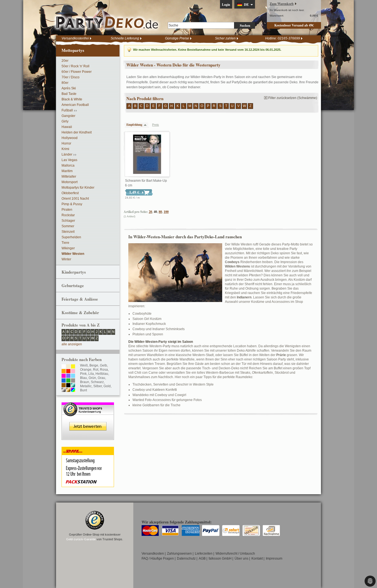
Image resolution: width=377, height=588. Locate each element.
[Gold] (68, 390)
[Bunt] (73, 390)
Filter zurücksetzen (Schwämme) (292, 98)
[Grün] (68, 381)
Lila (91, 374)
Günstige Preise (177, 38)
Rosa (104, 369)
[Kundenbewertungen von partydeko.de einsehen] (88, 405)
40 (155, 211)
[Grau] (73, 381)
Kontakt (257, 558)
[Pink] (64, 376)
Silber (97, 386)
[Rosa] (73, 371)
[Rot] (68, 371)
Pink (83, 374)
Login (226, 4)
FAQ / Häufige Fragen (158, 558)
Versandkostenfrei (75, 38)
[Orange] (64, 371)
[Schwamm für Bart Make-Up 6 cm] (147, 154)
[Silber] (64, 390)
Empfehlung (134, 124)
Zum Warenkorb (282, 3)
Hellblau (101, 374)
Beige (93, 365)
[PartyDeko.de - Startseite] (107, 19)
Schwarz (97, 382)
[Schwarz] (68, 385)
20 (150, 211)
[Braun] (64, 385)
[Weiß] (64, 367)
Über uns (241, 558)
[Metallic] (73, 385)
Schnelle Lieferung (125, 38)
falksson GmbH (220, 558)
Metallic (86, 386)
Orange (85, 369)
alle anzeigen (72, 344)
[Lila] (68, 376)
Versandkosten (153, 553)
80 (160, 211)
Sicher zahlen (225, 38)
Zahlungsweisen (179, 553)
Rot (95, 369)
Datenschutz (186, 558)
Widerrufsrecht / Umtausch (235, 553)
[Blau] (64, 381)
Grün (92, 378)
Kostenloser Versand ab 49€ (294, 25)
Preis (155, 124)
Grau (101, 378)
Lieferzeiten (204, 553)
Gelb (103, 365)
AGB (202, 558)
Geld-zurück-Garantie (81, 539)
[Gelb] (73, 367)
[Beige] (68, 367)
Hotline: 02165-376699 (282, 38)
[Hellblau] (73, 376)
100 (166, 211)
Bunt (83, 390)
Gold (107, 386)
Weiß (84, 365)
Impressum (274, 558)
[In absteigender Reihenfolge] (146, 124)
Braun (84, 382)
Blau (83, 378)
